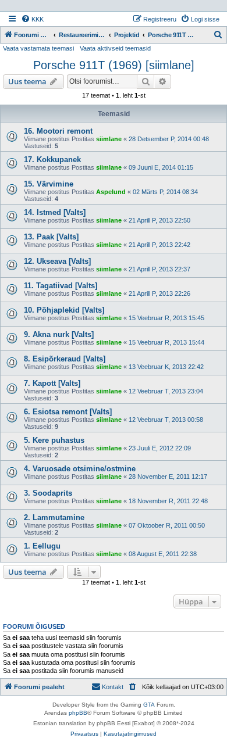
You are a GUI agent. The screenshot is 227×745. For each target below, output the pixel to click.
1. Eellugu (42, 546)
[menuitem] (32, 19)
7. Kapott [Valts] (52, 383)
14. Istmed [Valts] (55, 212)
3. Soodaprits (48, 493)
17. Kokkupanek (52, 159)
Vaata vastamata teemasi (38, 48)
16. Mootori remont (58, 131)
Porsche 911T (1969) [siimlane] (113, 65)
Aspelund (111, 191)
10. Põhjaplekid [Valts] (64, 310)
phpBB (78, 713)
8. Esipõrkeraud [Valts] (64, 358)
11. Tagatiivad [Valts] (60, 285)
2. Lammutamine (54, 517)
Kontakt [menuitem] (112, 686)
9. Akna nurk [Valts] (59, 334)
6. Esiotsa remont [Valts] (68, 411)
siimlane (109, 138)
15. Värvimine (48, 184)
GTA (149, 704)
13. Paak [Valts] (51, 236)
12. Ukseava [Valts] (57, 261)
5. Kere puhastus (54, 440)
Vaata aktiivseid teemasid (115, 48)
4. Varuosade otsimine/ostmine (80, 468)
